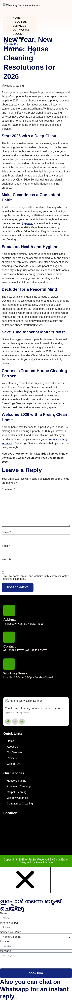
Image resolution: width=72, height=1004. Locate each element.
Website (6, 559)
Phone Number (9, 922)
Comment (8, 489)
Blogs (17, 33)
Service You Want (10, 932)
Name (6, 532)
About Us (20, 21)
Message (5, 951)
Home (17, 17)
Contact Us (21, 38)
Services (19, 25)
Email (6, 546)
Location (5, 941)
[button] (25, 891)
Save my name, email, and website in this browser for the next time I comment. (35, 577)
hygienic (27, 223)
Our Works (21, 29)
